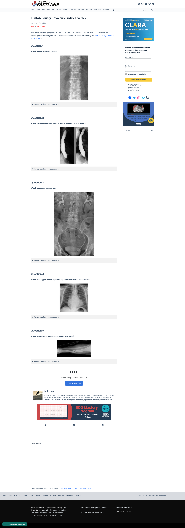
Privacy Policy (142, 74)
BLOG (38, 10)
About (80, 508)
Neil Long (49, 391)
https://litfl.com (57, 515)
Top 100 (65, 10)
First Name (129, 57)
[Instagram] (146, 4)
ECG (43, 10)
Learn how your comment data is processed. (76, 488)
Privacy (101, 512)
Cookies (84, 512)
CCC (48, 10)
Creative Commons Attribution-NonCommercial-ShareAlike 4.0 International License (48, 512)
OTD (53, 10)
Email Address (131, 66)
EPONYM (73, 10)
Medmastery (162, 496)
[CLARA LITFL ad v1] (138, 30)
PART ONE (89, 10)
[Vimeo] (149, 4)
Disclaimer (93, 512)
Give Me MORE (74, 383)
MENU (32, 10)
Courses (81, 10)
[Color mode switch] (113, 10)
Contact (106, 10)
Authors (87, 508)
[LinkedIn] (102, 425)
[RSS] (153, 4)
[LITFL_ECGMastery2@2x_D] (74, 412)
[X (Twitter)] (139, 4)
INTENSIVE (97, 10)
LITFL (65, 508)
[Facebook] (142, 4)
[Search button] (152, 10)
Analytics (95, 508)
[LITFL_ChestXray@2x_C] (138, 114)
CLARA (59, 10)
